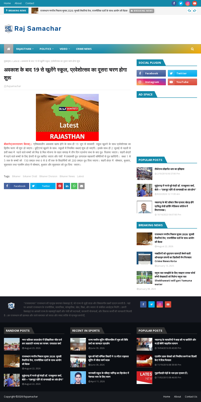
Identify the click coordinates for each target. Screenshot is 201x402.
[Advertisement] (167, 126)
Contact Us (191, 396)
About (18, 3)
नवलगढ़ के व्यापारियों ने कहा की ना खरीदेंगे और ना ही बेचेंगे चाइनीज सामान (175, 341)
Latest (16, 61)
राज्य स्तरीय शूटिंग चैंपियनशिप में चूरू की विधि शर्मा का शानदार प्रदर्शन (108, 341)
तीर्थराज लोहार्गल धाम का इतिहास (169, 169)
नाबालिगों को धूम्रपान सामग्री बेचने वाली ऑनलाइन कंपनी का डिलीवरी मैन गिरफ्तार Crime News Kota (173, 257)
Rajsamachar (14, 86)
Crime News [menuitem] (84, 49)
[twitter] (180, 3)
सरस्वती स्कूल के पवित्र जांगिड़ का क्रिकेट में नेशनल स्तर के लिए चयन (108, 375)
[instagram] (187, 3)
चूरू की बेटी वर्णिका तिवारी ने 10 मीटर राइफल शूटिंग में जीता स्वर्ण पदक (108, 358)
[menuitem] (8, 49)
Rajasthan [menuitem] (23, 49)
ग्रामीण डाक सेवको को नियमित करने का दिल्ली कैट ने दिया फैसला (176, 358)
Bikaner (16, 176)
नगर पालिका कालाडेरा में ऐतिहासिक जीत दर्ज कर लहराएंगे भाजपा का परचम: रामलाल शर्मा (42, 341)
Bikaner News (67, 176)
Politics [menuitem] (45, 49)
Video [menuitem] (64, 49)
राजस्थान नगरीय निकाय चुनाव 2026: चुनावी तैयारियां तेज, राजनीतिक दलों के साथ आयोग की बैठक (84, 10)
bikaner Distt (30, 176)
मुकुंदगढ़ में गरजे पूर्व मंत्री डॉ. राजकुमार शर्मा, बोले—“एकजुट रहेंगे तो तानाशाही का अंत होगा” (175, 187)
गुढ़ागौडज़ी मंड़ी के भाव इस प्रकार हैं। (171, 373)
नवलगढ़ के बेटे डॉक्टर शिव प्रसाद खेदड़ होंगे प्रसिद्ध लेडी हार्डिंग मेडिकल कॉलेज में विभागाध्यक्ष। (174, 206)
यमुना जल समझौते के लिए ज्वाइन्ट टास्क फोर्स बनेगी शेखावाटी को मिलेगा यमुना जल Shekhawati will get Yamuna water (175, 278)
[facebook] (174, 3)
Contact (30, 3)
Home (7, 3)
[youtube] (194, 3)
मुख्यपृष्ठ (7, 61)
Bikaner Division (48, 176)
